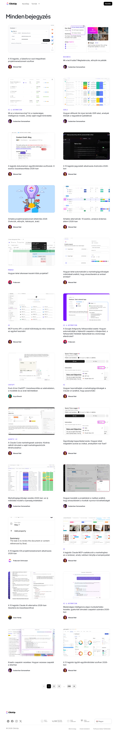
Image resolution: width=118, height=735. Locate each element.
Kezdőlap (25, 4)
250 (69, 686)
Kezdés (108, 4)
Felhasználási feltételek (102, 729)
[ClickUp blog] (11, 3)
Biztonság (72, 729)
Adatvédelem (85, 729)
